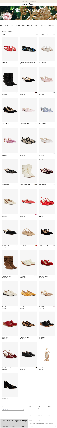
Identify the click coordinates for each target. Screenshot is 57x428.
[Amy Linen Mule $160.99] (47, 110)
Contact (30, 408)
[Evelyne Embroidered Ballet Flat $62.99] (28, 49)
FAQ (39, 406)
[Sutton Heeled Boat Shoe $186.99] (10, 201)
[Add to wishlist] (17, 38)
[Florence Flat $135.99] (28, 140)
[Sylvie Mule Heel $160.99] (10, 171)
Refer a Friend (40, 415)
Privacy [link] (40, 420)
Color (37, 34)
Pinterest (49, 410)
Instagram (49, 406)
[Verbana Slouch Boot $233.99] (10, 79)
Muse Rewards (40, 413)
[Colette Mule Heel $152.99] (47, 79)
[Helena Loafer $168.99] (10, 293)
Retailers (30, 413)
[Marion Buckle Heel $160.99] (10, 354)
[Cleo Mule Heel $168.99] (10, 140)
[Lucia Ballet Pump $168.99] (28, 324)
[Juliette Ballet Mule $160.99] (28, 110)
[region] (14, 423)
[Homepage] (28, 4)
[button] (52, 34)
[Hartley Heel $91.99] (47, 201)
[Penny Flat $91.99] (10, 49)
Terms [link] (46, 423)
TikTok (48, 413)
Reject (13, 426)
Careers (30, 415)
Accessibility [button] (51, 423)
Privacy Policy (24, 420)
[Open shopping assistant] (54, 426)
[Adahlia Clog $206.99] (28, 262)
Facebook (49, 408)
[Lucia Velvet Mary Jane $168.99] (47, 232)
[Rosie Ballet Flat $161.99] (10, 110)
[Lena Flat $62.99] (28, 293)
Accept (22, 426)
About (30, 406)
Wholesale (30, 410)
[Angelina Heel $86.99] (10, 385)
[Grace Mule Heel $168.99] (28, 79)
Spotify (48, 415)
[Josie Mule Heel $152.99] (28, 232)
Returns (39, 408)
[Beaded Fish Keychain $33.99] (47, 354)
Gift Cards (40, 410)
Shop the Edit (33, 1)
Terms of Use (17, 420)
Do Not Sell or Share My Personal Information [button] (36, 423)
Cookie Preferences (4, 426)
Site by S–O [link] (31, 426)
